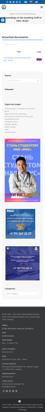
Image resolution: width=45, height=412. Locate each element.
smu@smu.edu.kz (8, 336)
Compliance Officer (11, 122)
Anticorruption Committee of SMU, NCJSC (19, 116)
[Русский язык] (39, 59)
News (7, 130)
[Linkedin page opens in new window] (19, 2)
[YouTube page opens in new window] (10, 2)
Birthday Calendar (11, 124)
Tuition (12, 14)
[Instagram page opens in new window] (13, 2)
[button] (2, 20)
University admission (9, 363)
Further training (7, 381)
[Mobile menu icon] (41, 7)
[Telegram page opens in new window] (16, 2)
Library (18, 14)
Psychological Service (12, 119)
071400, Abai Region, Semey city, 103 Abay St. (17, 328)
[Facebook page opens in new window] (7, 2)
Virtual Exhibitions (29, 14)
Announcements (10, 132)
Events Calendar (10, 127)
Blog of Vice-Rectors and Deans (15, 114)
